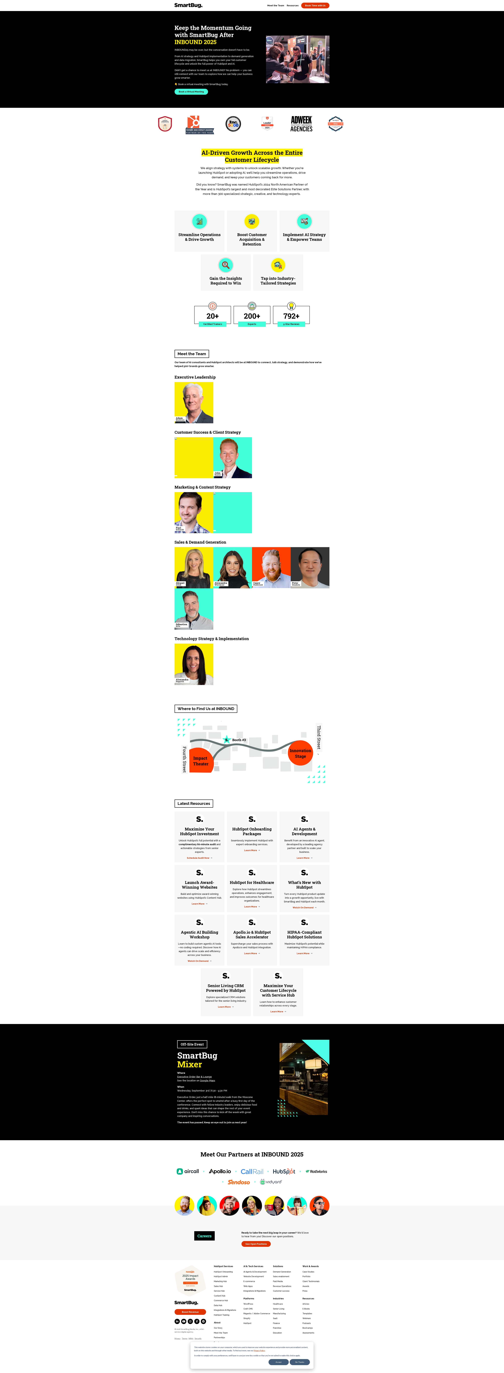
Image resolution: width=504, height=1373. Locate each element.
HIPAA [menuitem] (191, 1339)
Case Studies (308, 1272)
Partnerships (219, 1337)
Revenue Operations (282, 1286)
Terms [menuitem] (184, 1339)
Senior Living (278, 1309)
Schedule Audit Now (198, 858)
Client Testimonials (311, 1281)
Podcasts (307, 1323)
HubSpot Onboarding (223, 1272)
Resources (293, 5)
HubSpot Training (221, 1315)
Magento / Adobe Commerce (256, 1313)
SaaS (275, 1318)
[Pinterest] (203, 1321)
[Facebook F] (197, 1321)
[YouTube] (183, 1321)
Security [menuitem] (198, 1339)
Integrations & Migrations (225, 1310)
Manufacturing (279, 1313)
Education (277, 1333)
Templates (307, 1313)
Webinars (307, 1318)
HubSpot (247, 1323)
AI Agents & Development (255, 1272)
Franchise (277, 1328)
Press (305, 1291)
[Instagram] (190, 1321)
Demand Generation (282, 1272)
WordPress (248, 1304)
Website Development (253, 1276)
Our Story (218, 1328)
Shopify (246, 1318)
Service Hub (219, 1291)
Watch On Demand (303, 907)
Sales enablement (281, 1276)
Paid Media (278, 1281)
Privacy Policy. (259, 1350)
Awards (306, 1286)
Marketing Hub (220, 1281)
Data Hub (218, 1305)
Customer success (281, 1291)
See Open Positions (256, 1244)
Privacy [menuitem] (177, 1339)
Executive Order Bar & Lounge (194, 1076)
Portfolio (306, 1276)
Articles (306, 1304)
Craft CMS (248, 1309)
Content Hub (219, 1296)
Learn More (250, 850)
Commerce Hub (221, 1300)
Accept (279, 1362)
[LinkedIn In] (177, 1321)
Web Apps (248, 1286)
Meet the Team (275, 5)
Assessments (308, 1333)
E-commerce (249, 1281)
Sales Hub (218, 1286)
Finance (276, 1323)
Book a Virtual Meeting (191, 91)
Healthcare (278, 1304)
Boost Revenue (190, 1312)
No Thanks (299, 1362)
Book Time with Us (315, 5)
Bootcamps (308, 1328)
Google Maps (207, 1080)
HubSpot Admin (221, 1276)
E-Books (306, 1309)
